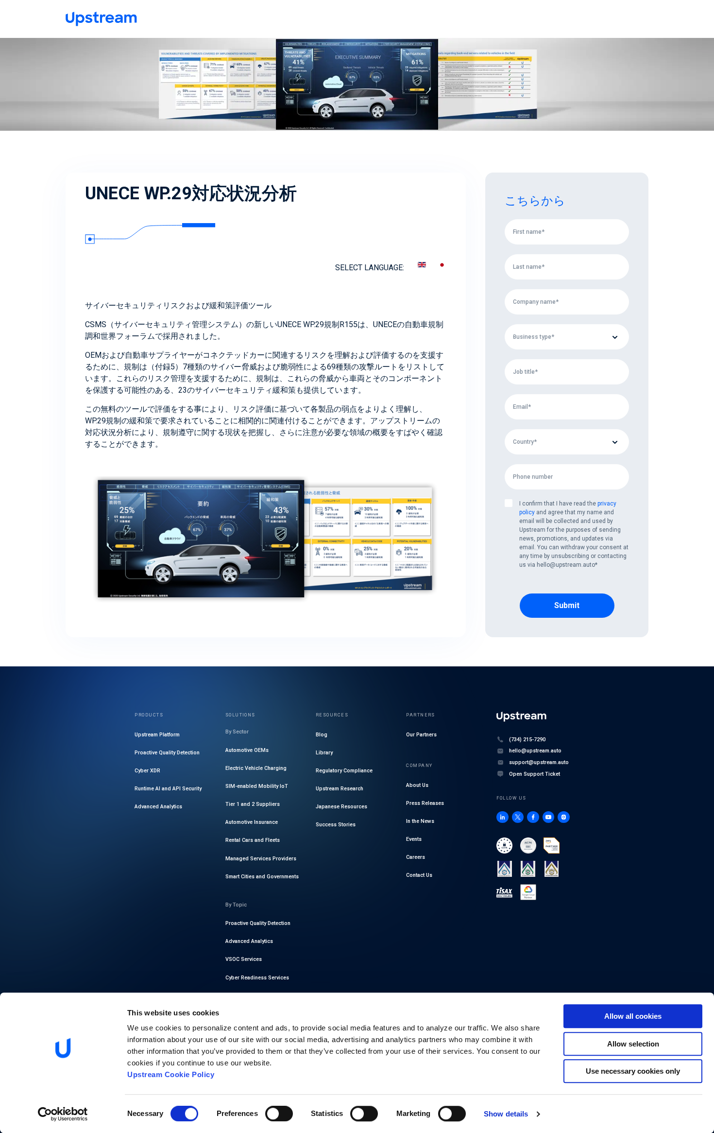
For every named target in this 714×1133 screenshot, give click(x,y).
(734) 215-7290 (527, 739)
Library (324, 753)
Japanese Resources (341, 806)
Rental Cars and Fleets (252, 840)
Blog (321, 735)
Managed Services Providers (260, 858)
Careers (415, 857)
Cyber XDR (147, 770)
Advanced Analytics (158, 806)
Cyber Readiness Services (257, 978)
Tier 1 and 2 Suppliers (252, 804)
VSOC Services (243, 959)
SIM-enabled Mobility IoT (256, 786)
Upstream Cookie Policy (170, 1074)
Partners (420, 714)
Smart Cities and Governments (262, 876)
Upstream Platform (157, 735)
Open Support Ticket (534, 774)
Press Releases (425, 803)
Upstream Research (339, 788)
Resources (332, 714)
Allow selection (633, 1044)
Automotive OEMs (247, 750)
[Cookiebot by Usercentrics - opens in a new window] (62, 1114)
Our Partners (421, 735)
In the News (420, 821)
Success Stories (336, 824)
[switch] (279, 1113)
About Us (417, 785)
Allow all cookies (633, 1016)
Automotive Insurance (251, 822)
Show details (506, 1114)
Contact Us (419, 875)
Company (419, 765)
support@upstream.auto (539, 762)
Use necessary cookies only (633, 1071)
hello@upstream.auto (535, 751)
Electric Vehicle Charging (256, 768)
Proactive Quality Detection (167, 753)
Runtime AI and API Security (168, 788)
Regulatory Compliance (344, 770)
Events (414, 839)
